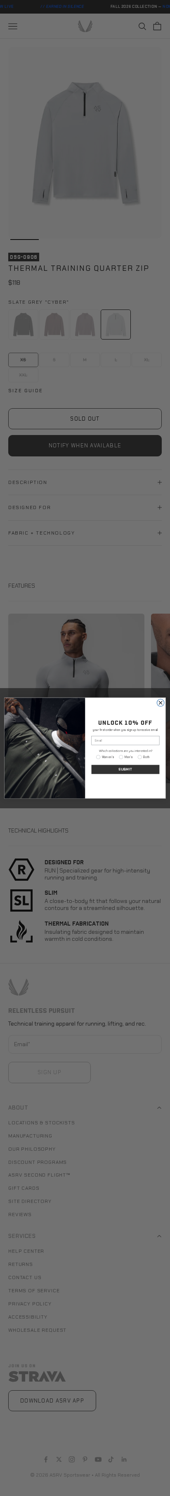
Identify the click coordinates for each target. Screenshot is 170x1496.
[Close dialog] (160, 703)
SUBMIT (125, 769)
